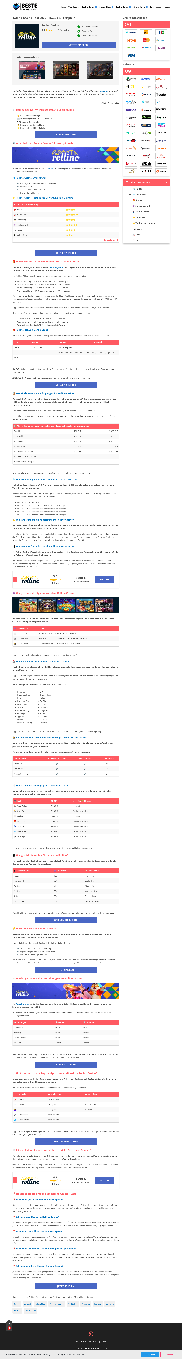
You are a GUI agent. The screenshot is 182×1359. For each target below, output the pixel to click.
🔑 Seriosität (138, 217)
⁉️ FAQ (136, 240)
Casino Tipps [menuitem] (105, 7)
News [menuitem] (167, 7)
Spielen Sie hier (66, 253)
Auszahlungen (22, 1004)
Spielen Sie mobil (65, 920)
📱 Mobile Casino (140, 211)
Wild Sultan (73, 1304)
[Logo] (24, 6)
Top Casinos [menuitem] (73, 7)
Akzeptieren (150, 1355)
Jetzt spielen (78, 45)
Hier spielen (66, 970)
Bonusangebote (56, 267)
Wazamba (86, 1304)
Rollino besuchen (65, 1141)
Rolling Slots (40, 1304)
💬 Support (137, 229)
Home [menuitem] (63, 7)
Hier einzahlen (66, 1064)
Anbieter (104, 91)
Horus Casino (30, 1310)
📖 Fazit (136, 234)
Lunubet (27, 1304)
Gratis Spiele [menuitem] (139, 7)
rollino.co (49, 168)
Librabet (97, 1304)
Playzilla (17, 1310)
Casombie (110, 1304)
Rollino (55, 583)
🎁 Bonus (137, 200)
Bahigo (17, 1304)
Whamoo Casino (57, 1304)
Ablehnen (169, 1355)
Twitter (106, 1341)
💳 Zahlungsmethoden (143, 223)
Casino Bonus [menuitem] (88, 7)
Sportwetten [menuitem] (156, 7)
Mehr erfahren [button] (79, 1354)
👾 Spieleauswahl (141, 206)
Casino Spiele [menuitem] (122, 7)
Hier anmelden (66, 134)
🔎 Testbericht (139, 194)
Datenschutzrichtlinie (82, 1341)
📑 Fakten (137, 188)
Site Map (96, 1341)
